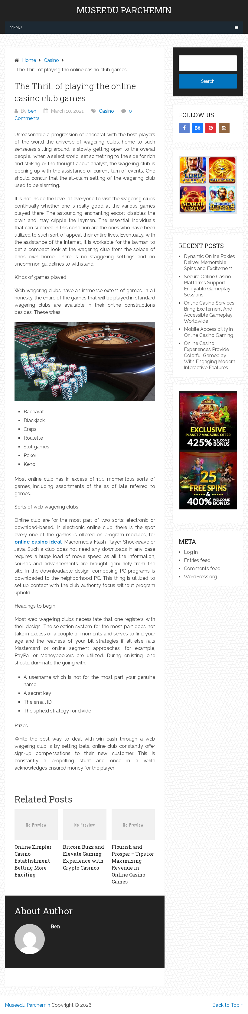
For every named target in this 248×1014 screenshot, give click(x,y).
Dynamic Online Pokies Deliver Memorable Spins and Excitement (209, 262)
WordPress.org (200, 577)
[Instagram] (224, 128)
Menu (16, 27)
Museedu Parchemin (124, 10)
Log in (191, 552)
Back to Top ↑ (227, 1005)
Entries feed (197, 560)
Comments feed (202, 568)
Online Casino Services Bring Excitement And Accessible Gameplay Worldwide (209, 312)
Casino (106, 111)
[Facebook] (184, 128)
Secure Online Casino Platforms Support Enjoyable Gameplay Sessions (207, 286)
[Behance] (197, 128)
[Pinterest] (210, 128)
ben (32, 111)
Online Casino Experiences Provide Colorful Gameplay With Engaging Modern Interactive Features (209, 355)
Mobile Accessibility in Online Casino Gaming (208, 332)
